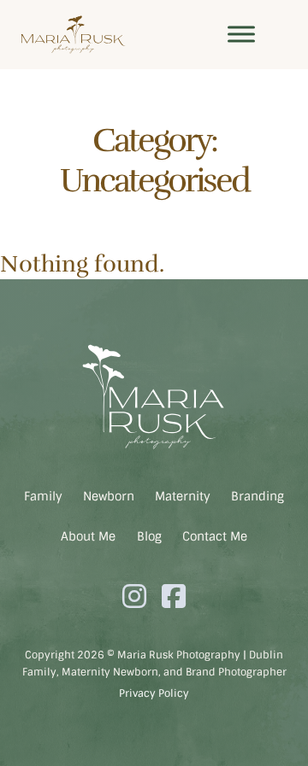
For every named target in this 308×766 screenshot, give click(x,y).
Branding (257, 496)
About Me (88, 536)
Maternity (182, 496)
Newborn (108, 496)
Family (43, 496)
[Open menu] (241, 34)
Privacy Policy (154, 693)
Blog (149, 536)
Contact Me (214, 536)
